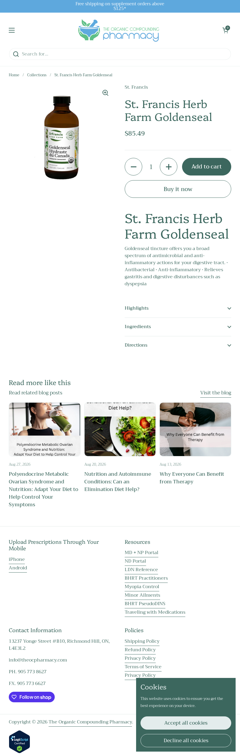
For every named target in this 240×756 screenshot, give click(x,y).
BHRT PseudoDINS (145, 604)
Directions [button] (136, 345)
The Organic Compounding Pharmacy (90, 722)
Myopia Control (142, 587)
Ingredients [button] (138, 327)
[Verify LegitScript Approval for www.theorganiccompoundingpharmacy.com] (19, 752)
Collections (37, 75)
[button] (225, 30)
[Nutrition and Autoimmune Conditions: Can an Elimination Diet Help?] (120, 429)
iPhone (17, 559)
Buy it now (178, 189)
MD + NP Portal (141, 553)
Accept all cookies (186, 723)
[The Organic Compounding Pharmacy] (119, 30)
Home (14, 75)
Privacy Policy (140, 658)
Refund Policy (140, 650)
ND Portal (135, 561)
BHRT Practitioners (146, 578)
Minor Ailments (142, 595)
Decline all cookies (186, 740)
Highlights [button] (137, 308)
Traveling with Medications (155, 612)
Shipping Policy (142, 641)
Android (18, 568)
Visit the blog (215, 393)
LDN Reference (141, 570)
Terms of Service (143, 667)
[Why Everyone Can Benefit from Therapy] (195, 429)
